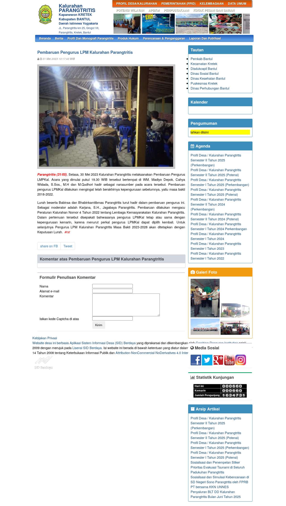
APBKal (154, 10)
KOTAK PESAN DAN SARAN (213, 10)
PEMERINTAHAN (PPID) (178, 3)
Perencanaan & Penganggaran (164, 38)
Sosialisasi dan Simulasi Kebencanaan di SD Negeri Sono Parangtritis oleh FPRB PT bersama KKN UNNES (220, 482)
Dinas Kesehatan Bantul (208, 78)
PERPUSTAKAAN (176, 10)
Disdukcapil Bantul (204, 68)
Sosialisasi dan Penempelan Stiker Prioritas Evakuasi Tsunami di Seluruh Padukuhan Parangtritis (218, 467)
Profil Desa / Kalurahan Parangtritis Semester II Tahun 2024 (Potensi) (216, 216)
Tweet (67, 246)
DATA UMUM (237, 3)
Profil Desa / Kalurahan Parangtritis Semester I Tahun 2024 (216, 236)
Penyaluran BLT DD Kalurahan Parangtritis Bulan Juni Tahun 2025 (216, 494)
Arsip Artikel (207, 409)
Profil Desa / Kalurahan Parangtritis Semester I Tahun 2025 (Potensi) (216, 192)
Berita (59, 38)
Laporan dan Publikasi (205, 38)
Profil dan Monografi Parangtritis (90, 38)
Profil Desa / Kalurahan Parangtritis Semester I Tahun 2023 (216, 246)
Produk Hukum (128, 38)
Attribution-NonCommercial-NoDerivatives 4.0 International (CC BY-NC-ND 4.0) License (179, 352)
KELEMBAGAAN (212, 3)
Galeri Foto (206, 272)
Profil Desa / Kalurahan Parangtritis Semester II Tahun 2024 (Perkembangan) (216, 204)
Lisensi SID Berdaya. (87, 347)
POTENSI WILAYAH (130, 10)
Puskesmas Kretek (204, 83)
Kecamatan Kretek (204, 63)
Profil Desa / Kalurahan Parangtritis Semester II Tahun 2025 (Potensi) (216, 172)
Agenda (202, 146)
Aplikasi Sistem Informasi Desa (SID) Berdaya (103, 342)
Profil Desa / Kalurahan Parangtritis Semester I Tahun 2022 (216, 255)
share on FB (49, 246)
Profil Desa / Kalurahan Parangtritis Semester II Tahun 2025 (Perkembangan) (216, 160)
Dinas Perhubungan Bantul (210, 88)
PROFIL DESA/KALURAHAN (136, 3)
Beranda (45, 38)
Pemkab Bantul (201, 58)
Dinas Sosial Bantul (205, 73)
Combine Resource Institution (217, 342)
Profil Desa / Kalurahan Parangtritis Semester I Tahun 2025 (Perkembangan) (220, 182)
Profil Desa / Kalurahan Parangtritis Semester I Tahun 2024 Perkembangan (219, 226)
